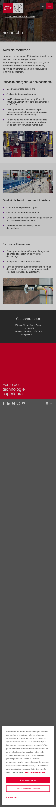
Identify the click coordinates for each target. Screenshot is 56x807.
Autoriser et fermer (28, 780)
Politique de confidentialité (35, 772)
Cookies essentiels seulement (28, 788)
